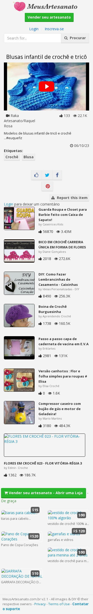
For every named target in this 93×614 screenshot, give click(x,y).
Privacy (40, 604)
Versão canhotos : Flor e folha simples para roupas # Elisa (62, 376)
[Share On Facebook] (57, 175)
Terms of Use (59, 604)
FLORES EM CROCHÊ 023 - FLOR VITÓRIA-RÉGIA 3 (43, 463)
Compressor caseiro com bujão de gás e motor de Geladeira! (59, 408)
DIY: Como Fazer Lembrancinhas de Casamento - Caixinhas (58, 279)
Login (33, 28)
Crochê (11, 156)
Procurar (77, 37)
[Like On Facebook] (36, 175)
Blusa (29, 156)
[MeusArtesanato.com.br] (46, 6)
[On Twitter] (47, 175)
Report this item (71, 197)
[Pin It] (47, 186)
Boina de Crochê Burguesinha (52, 309)
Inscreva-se (54, 28)
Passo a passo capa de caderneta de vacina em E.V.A (63, 341)
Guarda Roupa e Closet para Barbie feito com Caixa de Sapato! (62, 214)
